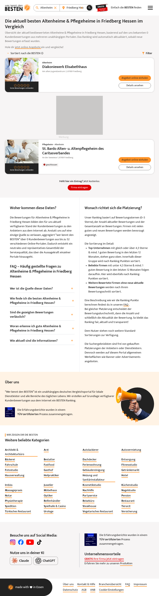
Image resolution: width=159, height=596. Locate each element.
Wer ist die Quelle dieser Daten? (41, 289)
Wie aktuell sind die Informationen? (41, 341)
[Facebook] (21, 542)
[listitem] (21, 452)
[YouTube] (30, 542)
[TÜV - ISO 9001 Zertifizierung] (10, 412)
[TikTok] (39, 542)
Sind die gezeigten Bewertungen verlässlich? (41, 314)
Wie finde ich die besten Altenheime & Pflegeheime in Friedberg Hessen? (42, 301)
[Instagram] (13, 542)
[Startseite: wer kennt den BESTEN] (18, 8)
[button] (135, 78)
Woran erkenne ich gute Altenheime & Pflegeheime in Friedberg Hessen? (42, 328)
